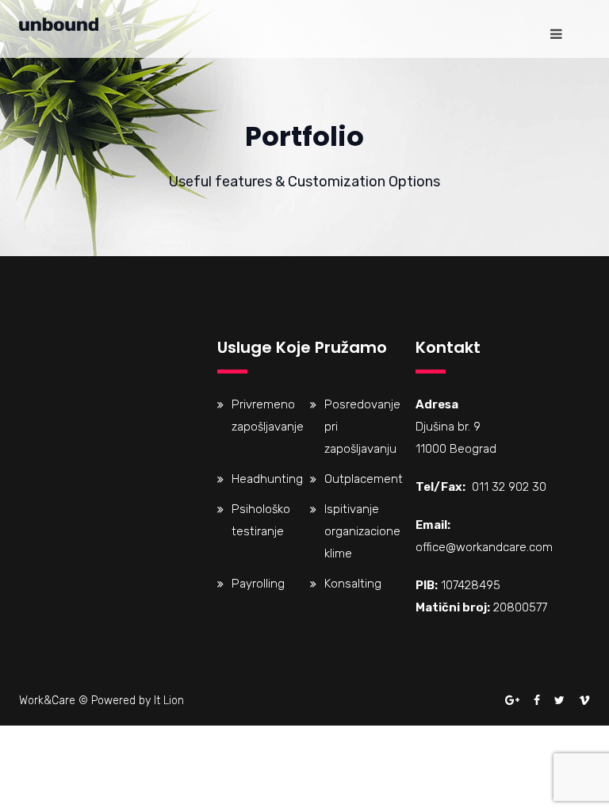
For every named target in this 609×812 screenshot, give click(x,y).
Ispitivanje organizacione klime (362, 531)
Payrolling (258, 583)
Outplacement (363, 479)
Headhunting (267, 479)
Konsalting (352, 583)
